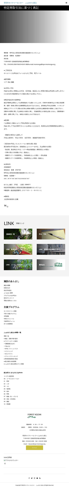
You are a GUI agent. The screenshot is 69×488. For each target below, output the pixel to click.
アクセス (34, 448)
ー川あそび (7, 346)
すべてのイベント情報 (10, 311)
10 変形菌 (7, 404)
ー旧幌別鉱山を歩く (9, 343)
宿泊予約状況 (7, 290)
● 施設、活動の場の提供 (11, 338)
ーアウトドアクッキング (11, 356)
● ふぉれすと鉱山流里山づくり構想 (14, 364)
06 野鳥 (6, 394)
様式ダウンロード (9, 298)
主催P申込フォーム (9, 321)
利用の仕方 (7, 288)
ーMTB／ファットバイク (11, 349)
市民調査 (6, 316)
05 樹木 (6, 391)
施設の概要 (7, 285)
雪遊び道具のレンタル (10, 300)
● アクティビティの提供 (11, 341)
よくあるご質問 (8, 293)
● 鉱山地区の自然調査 (10, 361)
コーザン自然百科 (9, 376)
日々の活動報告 (8, 324)
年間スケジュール (9, 319)
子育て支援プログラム (10, 313)
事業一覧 (6, 336)
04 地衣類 (7, 389)
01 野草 (6, 381)
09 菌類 (6, 401)
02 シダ (6, 384)
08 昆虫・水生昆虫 (9, 399)
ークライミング (8, 351)
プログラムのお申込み (10, 295)
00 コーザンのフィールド (11, 379)
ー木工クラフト (8, 354)
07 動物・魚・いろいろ (11, 396)
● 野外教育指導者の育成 (11, 359)
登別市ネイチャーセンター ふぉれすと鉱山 (20, 3)
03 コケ (6, 386)
